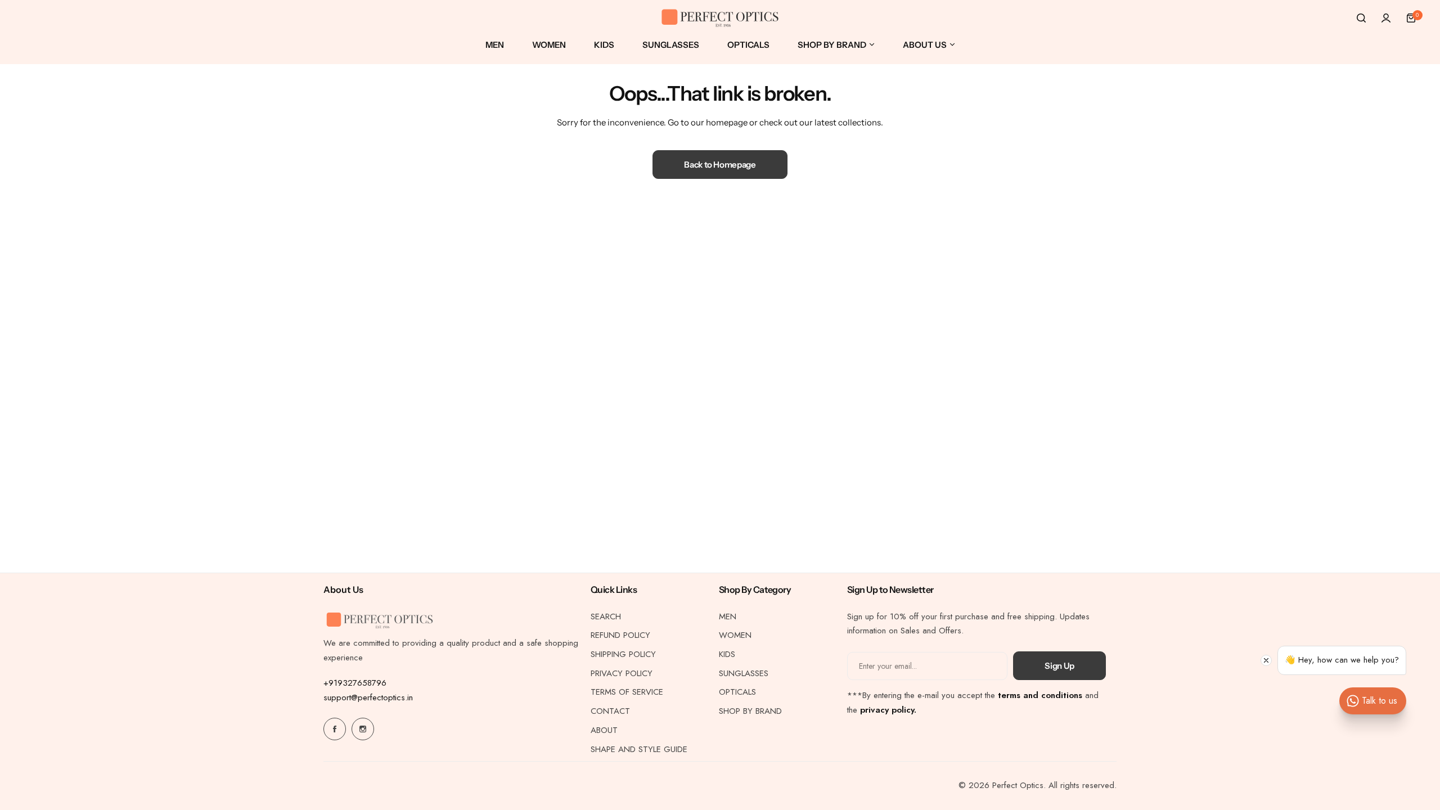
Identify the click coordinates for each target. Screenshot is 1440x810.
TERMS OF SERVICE (627, 692)
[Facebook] (334, 729)
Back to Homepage (719, 164)
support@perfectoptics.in (368, 697)
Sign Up (1059, 665)
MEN (727, 616)
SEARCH (606, 616)
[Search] (1361, 18)
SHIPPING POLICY (623, 654)
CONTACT (610, 711)
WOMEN (735, 635)
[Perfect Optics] (720, 18)
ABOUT (604, 730)
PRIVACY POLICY (621, 673)
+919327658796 (354, 683)
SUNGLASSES (743, 673)
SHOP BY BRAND (750, 711)
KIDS (727, 654)
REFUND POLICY (620, 635)
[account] (1386, 18)
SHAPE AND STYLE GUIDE (639, 749)
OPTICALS (737, 692)
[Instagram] (363, 729)
